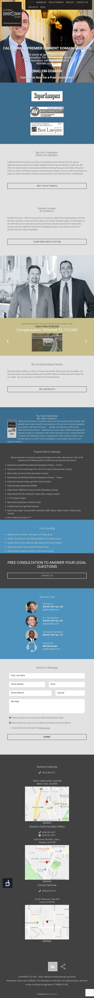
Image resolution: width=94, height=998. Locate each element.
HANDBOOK (41, 2)
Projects (33, 7)
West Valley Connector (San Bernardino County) (27, 473)
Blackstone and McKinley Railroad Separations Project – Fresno (34, 465)
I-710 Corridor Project (16, 498)
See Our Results (47, 389)
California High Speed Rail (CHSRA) (22, 486)
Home (31, 2)
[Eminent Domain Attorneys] (12, 14)
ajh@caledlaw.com (51, 624)
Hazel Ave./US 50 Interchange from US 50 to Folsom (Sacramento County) (39, 469)
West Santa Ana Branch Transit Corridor (24, 502)
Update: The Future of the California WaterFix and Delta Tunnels (34, 539)
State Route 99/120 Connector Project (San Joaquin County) (33, 494)
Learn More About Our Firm (47, 242)
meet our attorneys (47, 186)
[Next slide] (86, 341)
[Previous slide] (8, 341)
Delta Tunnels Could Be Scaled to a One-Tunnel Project (30, 551)
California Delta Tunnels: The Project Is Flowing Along (29, 534)
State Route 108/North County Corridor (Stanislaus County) (32, 490)
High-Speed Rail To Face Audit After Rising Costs (28, 547)
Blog (42, 7)
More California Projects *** (19, 517)
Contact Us (82, 2)
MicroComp (52, 994)
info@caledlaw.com (51, 649)
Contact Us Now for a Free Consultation (47, 77)
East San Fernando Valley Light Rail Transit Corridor (29, 481)
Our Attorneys (56, 2)
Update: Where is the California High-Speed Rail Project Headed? (34, 543)
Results (70, 2)
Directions (47, 822)
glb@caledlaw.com (51, 609)
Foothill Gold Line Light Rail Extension (23, 506)
